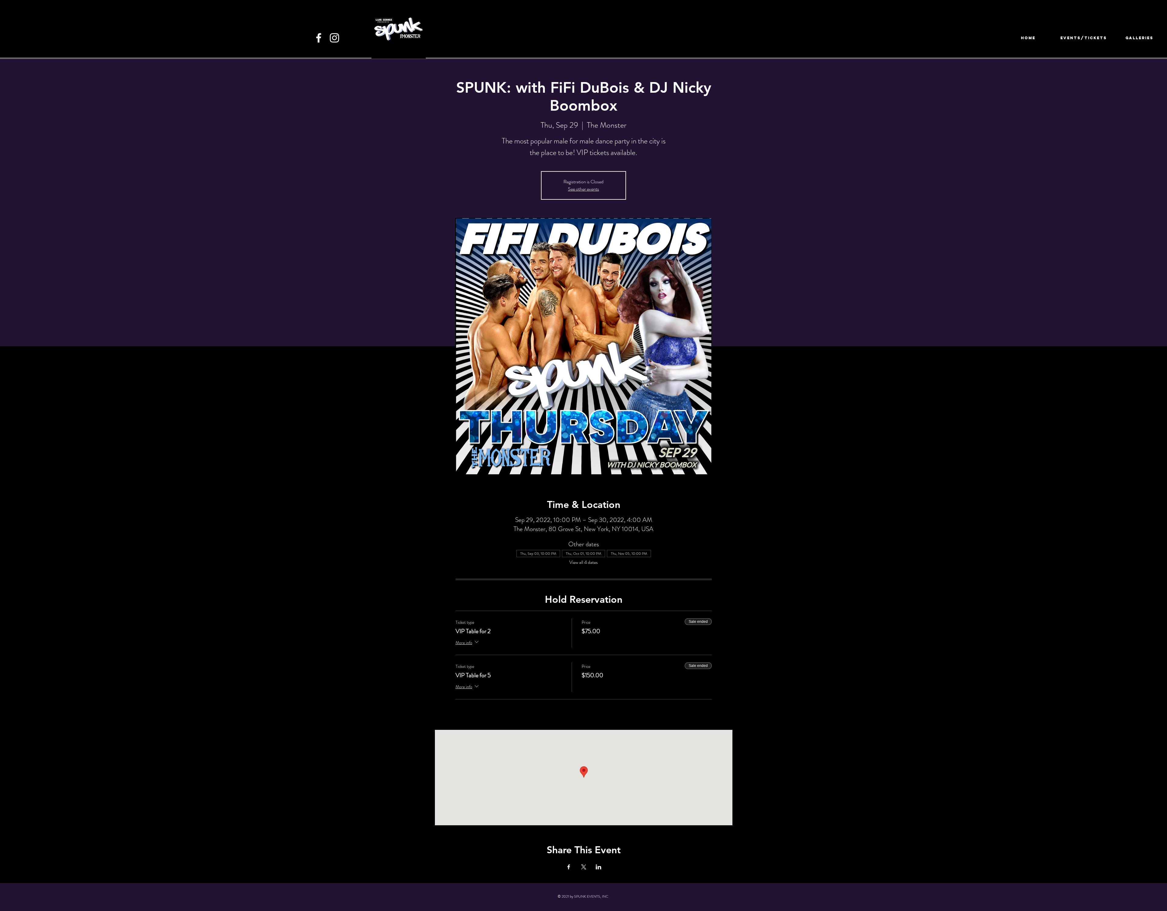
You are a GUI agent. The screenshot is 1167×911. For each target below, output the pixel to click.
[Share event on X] (584, 866)
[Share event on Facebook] (569, 866)
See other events (583, 188)
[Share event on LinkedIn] (598, 866)
